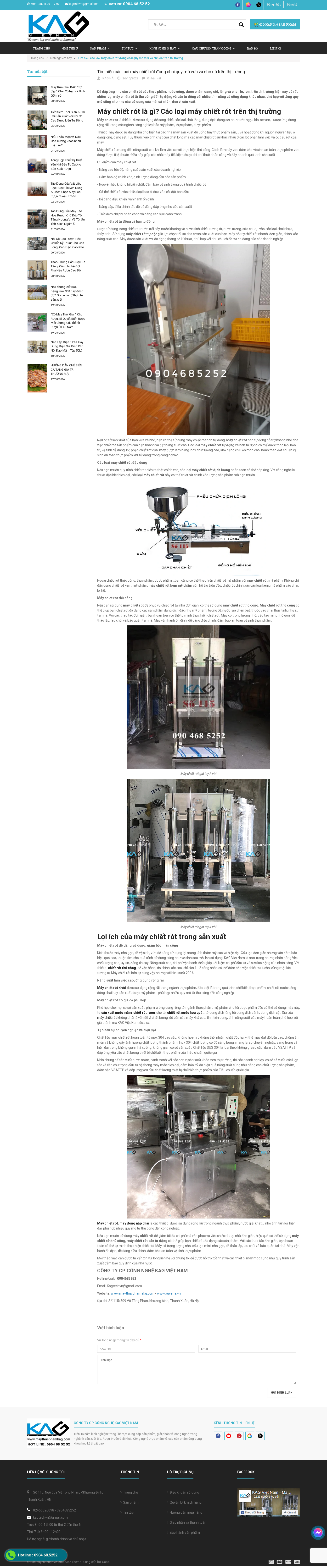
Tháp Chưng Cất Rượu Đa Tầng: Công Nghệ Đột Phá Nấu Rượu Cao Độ (68, 266)
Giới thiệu (70, 48)
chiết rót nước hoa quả (185, 1013)
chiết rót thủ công (122, 968)
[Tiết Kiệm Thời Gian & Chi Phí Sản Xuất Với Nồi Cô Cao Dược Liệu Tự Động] (37, 120)
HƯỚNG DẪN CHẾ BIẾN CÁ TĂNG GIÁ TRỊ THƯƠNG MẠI (66, 369)
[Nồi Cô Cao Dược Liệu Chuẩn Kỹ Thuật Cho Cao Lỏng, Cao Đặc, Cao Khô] (37, 243)
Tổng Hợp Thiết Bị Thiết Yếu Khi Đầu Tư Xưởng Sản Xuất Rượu (66, 164)
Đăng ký (292, 4)
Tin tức (128, 1512)
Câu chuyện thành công (211, 48)
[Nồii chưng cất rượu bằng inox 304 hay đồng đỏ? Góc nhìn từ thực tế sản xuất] (37, 292)
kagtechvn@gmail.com (83, 4)
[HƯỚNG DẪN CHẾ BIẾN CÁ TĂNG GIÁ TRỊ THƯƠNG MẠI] (37, 378)
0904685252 (66, 1510)
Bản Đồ (252, 48)
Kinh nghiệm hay (162, 48)
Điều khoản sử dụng (183, 1492)
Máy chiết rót (107, 1223)
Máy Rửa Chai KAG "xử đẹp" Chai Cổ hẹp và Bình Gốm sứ (68, 91)
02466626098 (43, 1510)
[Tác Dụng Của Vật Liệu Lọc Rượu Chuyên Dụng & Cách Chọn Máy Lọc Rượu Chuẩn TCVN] (37, 189)
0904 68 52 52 (136, 3)
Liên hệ (276, 48)
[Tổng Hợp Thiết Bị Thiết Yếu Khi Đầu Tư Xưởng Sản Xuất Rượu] (37, 165)
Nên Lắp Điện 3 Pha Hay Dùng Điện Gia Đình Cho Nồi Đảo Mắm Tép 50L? (67, 346)
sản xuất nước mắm (116, 1013)
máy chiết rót (107, 1018)
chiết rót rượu (144, 1013)
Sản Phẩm (98, 48)
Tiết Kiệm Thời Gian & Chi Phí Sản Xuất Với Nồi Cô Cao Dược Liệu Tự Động (68, 116)
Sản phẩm (130, 1502)
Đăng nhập (274, 4)
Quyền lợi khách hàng (185, 1502)
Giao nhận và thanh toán (187, 1522)
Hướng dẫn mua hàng (185, 1512)
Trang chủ (130, 1492)
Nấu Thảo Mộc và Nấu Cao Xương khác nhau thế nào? (66, 141)
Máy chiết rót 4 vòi (111, 988)
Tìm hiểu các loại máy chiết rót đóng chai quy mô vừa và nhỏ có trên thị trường (171, 71)
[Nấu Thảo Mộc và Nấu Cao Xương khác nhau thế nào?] (37, 142)
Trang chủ (41, 48)
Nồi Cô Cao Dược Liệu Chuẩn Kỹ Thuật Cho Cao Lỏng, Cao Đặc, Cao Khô (67, 243)
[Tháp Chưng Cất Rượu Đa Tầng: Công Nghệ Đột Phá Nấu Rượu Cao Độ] (37, 270)
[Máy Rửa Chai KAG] (37, 95)
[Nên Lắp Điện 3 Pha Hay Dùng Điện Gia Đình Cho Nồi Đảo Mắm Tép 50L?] (37, 347)
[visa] (284, 1561)
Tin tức (128, 48)
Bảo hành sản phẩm (184, 1532)
